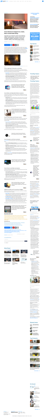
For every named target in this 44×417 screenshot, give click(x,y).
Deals (20, 1)
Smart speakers (6, 140)
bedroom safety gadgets (8, 229)
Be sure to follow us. (34, 317)
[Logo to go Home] (5, 1)
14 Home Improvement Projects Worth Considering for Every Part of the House (36, 59)
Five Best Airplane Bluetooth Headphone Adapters (15, 264)
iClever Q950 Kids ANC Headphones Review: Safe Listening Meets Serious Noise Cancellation (34, 368)
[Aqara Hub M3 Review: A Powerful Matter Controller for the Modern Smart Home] (35, 341)
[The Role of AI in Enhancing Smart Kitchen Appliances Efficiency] (31, 49)
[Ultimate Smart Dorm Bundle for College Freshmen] (31, 331)
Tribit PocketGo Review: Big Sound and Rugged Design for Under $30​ (34, 357)
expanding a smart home (34, 261)
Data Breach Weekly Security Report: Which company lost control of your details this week (24, 255)
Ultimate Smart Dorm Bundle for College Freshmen (35, 331)
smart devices (38, 217)
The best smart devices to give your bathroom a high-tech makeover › (14, 217)
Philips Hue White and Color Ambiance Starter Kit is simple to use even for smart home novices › (15, 219)
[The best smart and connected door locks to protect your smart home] (31, 46)
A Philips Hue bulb (32, 130)
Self (4, 262)
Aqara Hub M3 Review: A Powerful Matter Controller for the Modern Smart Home (34, 344)
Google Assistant (35, 311)
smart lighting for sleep (22, 230)
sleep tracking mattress (7, 230)
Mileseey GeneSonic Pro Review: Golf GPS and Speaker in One (34, 362)
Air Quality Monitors (8, 196)
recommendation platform (34, 17)
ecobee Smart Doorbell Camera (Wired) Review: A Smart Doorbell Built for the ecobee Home (36, 53)
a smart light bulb (37, 127)
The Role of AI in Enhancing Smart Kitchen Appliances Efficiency (36, 49)
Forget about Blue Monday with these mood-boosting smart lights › (14, 216)
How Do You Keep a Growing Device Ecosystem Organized (37, 393)
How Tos (23, 1)
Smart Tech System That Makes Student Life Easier (36, 324)
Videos (27, 1)
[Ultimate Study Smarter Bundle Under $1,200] (31, 328)
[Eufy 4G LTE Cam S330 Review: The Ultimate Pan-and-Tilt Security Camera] (15, 251)
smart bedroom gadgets (8, 232)
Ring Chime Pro (33, 79)
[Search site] (42, 1)
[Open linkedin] (17, 412)
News (25, 1)
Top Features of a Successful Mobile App (37, 401)
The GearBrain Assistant (35, 220)
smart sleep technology (7, 231)
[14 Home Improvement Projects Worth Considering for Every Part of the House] (31, 59)
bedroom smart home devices (16, 229)
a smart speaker (10, 152)
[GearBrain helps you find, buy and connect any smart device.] (32, 387)
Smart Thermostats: (8, 121)
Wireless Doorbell (34, 78)
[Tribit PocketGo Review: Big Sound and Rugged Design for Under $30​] (35, 354)
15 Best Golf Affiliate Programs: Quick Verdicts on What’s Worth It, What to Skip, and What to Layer (36, 334)
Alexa (33, 132)
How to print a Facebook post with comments (7, 263)
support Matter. (37, 154)
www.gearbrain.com (32, 214)
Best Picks (15, 1)
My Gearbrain (11, 1)
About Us (30, 1)
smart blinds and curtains (15, 230)
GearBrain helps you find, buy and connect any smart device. (36, 388)
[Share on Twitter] (11, 45)
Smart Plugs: (7, 193)
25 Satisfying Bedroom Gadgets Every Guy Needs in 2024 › (12, 223)
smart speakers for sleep (15, 231)
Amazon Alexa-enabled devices (33, 312)
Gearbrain (5, 41)
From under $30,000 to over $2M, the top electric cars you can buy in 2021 (7, 255)
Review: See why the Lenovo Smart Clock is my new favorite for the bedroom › (15, 215)
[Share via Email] (16, 45)
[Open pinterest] (13, 412)
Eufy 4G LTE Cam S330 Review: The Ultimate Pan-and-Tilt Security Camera (15, 255)
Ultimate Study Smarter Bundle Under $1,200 (35, 327)
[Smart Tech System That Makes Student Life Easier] (31, 325)
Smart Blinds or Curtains (9, 198)
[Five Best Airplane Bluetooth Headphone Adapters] (15, 259)
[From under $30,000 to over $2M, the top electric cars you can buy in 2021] (7, 251)
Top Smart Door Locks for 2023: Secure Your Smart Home (36, 46)
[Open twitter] (11, 412)
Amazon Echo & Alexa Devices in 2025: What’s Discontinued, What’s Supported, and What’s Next (36, 56)
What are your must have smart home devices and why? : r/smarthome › (14, 222)
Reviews (18, 1)
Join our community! (33, 24)
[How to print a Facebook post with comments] (7, 259)
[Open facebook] (12, 412)
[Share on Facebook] (7, 45)
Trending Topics (34, 74)
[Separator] (18, 45)
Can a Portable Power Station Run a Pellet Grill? (36, 397)
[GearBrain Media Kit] (24, 259)
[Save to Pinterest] (13, 45)
